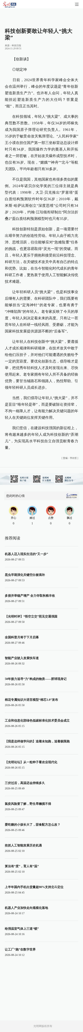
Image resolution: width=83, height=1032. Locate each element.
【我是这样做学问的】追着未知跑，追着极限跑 (37, 741)
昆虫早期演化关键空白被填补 (25, 574)
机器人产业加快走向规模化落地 (26, 907)
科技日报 (16, 45)
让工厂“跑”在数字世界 (20, 949)
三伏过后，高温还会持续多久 (25, 783)
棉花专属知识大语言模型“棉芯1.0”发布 (31, 699)
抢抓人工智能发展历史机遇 (23, 845)
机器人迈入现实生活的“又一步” (26, 554)
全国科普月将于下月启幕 (22, 637)
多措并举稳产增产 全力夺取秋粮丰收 (30, 595)
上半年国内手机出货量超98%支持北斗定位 (34, 887)
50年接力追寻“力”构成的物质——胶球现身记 (36, 678)
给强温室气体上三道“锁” (22, 928)
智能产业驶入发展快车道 (22, 658)
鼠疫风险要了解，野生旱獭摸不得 (28, 803)
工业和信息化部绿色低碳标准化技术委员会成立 (37, 720)
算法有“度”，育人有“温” (22, 866)
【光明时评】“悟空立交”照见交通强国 (31, 616)
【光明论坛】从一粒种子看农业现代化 (31, 762)
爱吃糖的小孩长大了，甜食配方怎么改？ (32, 824)
